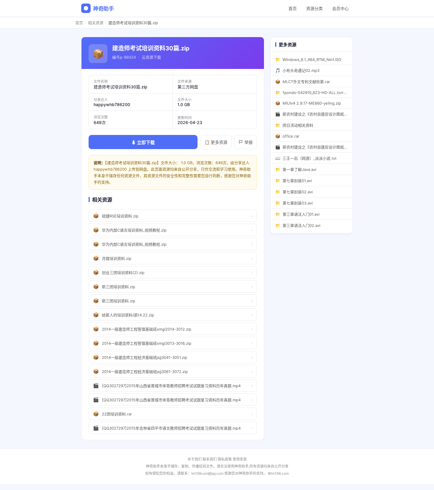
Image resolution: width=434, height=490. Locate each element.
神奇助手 (103, 9)
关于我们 (194, 459)
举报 (248, 142)
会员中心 (340, 8)
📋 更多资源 (216, 142)
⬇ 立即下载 (143, 142)
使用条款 (240, 459)
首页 (292, 8)
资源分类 (314, 8)
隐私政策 (225, 459)
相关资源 (95, 22)
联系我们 (210, 459)
